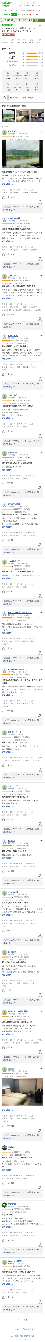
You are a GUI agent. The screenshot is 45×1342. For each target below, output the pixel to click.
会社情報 (14, 1336)
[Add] (40, 26)
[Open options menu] (41, 131)
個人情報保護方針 (27, 1336)
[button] (8, 115)
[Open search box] (5, 97)
